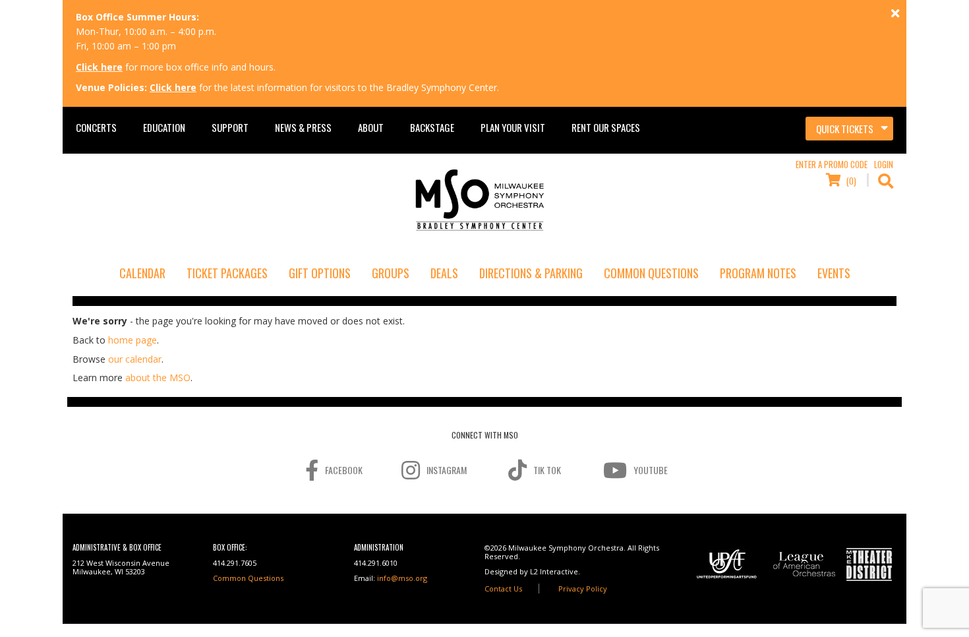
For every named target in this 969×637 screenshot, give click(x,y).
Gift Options (320, 273)
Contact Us (503, 588)
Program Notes (758, 273)
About (371, 127)
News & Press (303, 127)
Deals (444, 273)
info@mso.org (402, 578)
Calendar (142, 273)
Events (833, 273)
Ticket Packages (227, 273)
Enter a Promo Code (831, 164)
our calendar (135, 359)
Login (883, 164)
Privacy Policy (582, 588)
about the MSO (158, 377)
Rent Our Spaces (606, 127)
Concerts (96, 127)
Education (164, 127)
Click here (99, 67)
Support (230, 127)
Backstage (432, 127)
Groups (390, 273)
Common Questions (651, 273)
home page (132, 340)
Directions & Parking (531, 273)
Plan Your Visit (513, 127)
